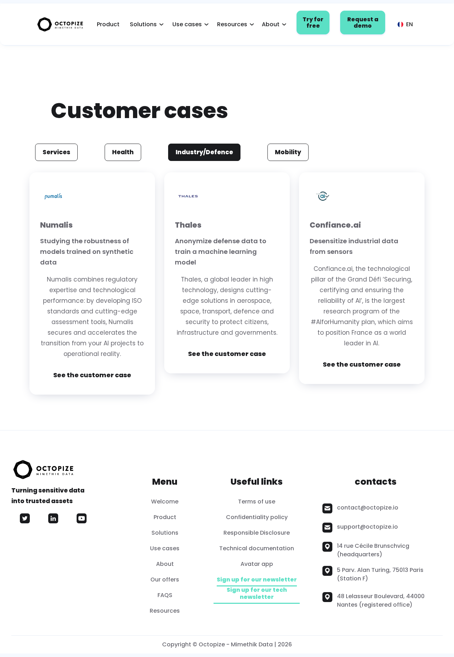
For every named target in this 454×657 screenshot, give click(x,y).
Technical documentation (256, 548)
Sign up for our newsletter (257, 580)
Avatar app (256, 564)
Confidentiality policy (257, 517)
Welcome (164, 501)
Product (108, 24)
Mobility (288, 152)
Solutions (143, 24)
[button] (145, 24)
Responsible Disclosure (256, 533)
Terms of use (256, 501)
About (270, 24)
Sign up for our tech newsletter (257, 593)
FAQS (164, 595)
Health (123, 152)
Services (56, 152)
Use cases (187, 24)
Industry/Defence (204, 152)
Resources (232, 24)
